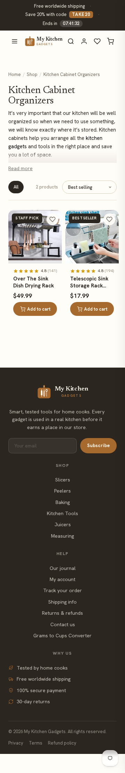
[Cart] (110, 41)
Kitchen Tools (62, 513)
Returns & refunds (62, 613)
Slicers (62, 480)
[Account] (84, 41)
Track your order (62, 590)
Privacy (15, 743)
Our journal (63, 568)
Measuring (62, 536)
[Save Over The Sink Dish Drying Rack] (52, 219)
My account (62, 579)
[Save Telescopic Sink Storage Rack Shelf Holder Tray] (109, 219)
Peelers (62, 491)
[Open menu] (14, 41)
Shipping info (62, 602)
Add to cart (38, 309)
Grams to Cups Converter (62, 635)
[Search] (71, 41)
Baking (63, 502)
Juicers (63, 524)
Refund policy (62, 743)
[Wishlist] (97, 41)
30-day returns (33, 701)
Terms (35, 743)
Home (14, 74)
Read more (20, 168)
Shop (32, 74)
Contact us (62, 624)
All (16, 187)
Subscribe (98, 445)
